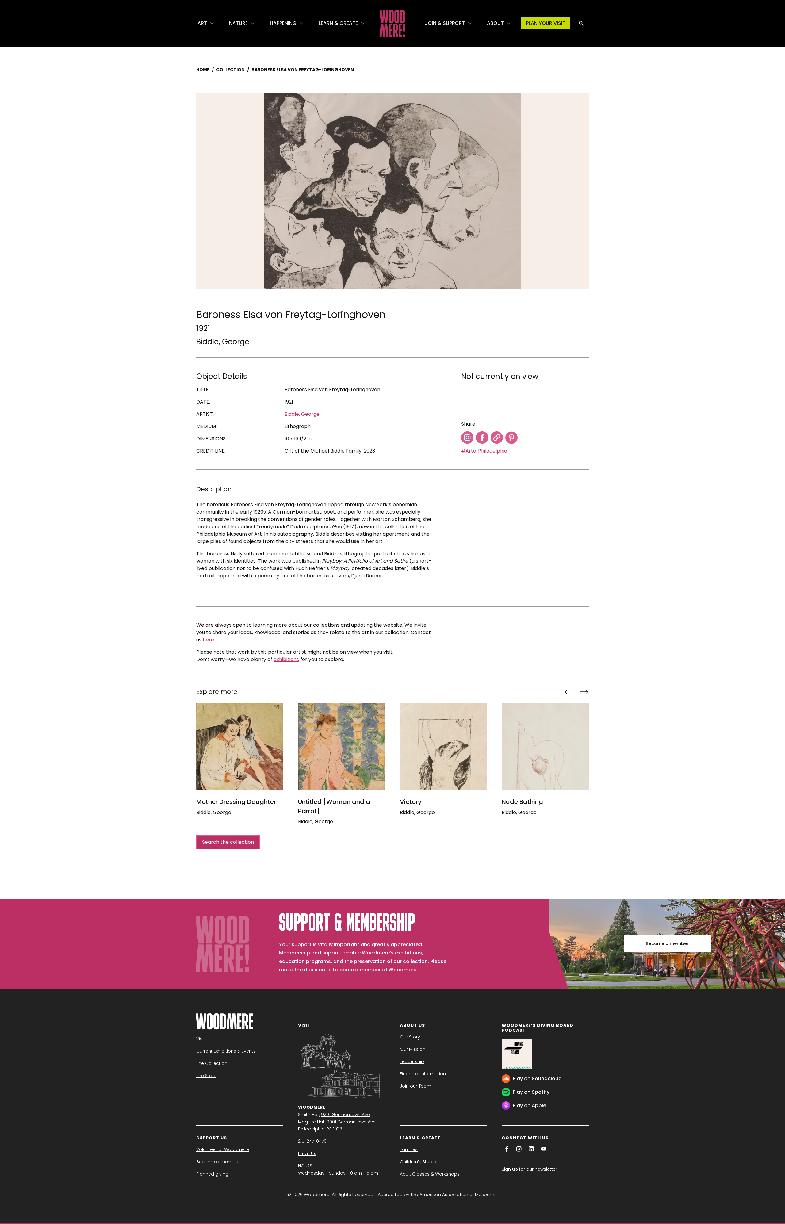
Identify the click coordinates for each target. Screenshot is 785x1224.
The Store (206, 1075)
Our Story (410, 1037)
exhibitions (286, 659)
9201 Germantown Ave (345, 1114)
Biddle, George (222, 342)
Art (202, 23)
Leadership (412, 1061)
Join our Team (415, 1086)
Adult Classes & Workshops (430, 1174)
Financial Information (423, 1073)
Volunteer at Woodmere (222, 1149)
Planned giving (212, 1174)
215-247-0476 (312, 1141)
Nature (238, 23)
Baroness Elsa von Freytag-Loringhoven (302, 70)
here (208, 639)
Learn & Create (338, 23)
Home (202, 70)
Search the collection (228, 842)
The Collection (211, 1063)
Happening (283, 23)
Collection (230, 70)
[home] (392, 23)
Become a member (667, 943)
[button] (206, 23)
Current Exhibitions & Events (226, 1051)
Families (409, 1149)
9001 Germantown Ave (351, 1122)
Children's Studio (418, 1161)
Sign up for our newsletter (529, 1169)
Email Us (307, 1153)
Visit (200, 1038)
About (495, 23)
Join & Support (445, 23)
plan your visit (545, 23)
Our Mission (412, 1049)
